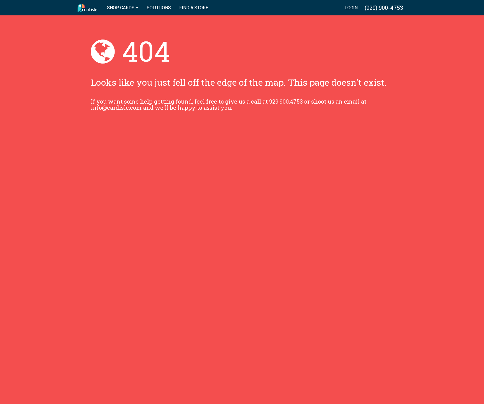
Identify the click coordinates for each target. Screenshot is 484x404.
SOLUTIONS (159, 7)
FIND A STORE (193, 7)
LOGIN (351, 7)
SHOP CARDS (121, 7)
